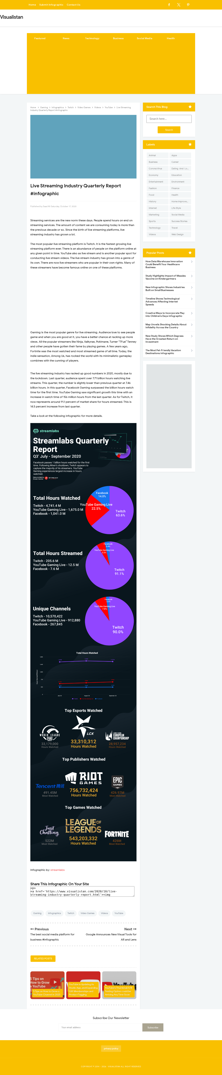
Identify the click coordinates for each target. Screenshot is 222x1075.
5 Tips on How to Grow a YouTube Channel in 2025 (46, 993)
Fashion (153, 188)
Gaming (37, 913)
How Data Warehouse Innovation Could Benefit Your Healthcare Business (164, 264)
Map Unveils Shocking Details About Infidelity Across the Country (166, 326)
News (66, 38)
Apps (174, 155)
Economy (153, 175)
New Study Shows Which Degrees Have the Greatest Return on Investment (164, 338)
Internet (153, 208)
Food (151, 194)
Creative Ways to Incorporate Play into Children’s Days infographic (165, 314)
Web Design (177, 234)
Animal (152, 155)
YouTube (118, 913)
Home (32, 4)
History (152, 201)
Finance (175, 188)
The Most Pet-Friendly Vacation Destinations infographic (163, 352)
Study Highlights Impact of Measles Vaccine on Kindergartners (166, 277)
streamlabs (57, 870)
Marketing (154, 214)
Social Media (144, 38)
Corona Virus (155, 168)
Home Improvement (181, 201)
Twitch (70, 913)
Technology (92, 38)
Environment (178, 181)
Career (175, 161)
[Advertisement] (111, 69)
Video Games (87, 913)
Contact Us (73, 4)
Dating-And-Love (181, 168)
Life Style (176, 208)
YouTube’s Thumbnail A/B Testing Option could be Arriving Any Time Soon (118, 991)
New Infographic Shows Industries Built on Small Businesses (165, 289)
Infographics (54, 913)
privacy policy (111, 1048)
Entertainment (156, 181)
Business (118, 38)
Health (171, 38)
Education (177, 175)
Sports (152, 221)
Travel (175, 227)
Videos (104, 913)
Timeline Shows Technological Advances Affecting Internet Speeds (163, 301)
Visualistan (114, 1066)
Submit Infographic (51, 4)
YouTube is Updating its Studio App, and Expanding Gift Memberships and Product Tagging (83, 989)
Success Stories (179, 221)
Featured (39, 38)
